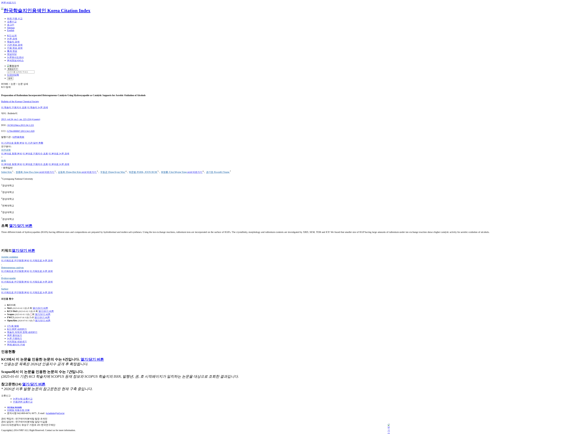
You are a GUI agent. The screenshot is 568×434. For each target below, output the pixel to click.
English (10, 30)
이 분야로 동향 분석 (11, 153)
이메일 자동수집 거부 (18, 410)
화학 (3, 160)
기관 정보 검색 (14, 45)
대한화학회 (18, 137)
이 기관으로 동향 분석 (12, 143)
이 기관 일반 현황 (34, 143)
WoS (9, 308)
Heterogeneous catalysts (12, 267)
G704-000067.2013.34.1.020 (20, 131)
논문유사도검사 (15, 57)
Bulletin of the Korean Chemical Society (20, 101)
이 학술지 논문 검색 (37, 107)
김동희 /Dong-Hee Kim (70, 172)
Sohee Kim (6, 172)
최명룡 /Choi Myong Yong (174, 172)
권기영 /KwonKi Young (218, 172)
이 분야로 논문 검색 (59, 153)
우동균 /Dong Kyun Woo (112, 172)
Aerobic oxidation (9, 257)
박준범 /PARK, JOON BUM (143, 172)
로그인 (10, 25)
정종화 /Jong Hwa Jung (27, 172)
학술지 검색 (13, 42)
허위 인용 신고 (14, 18)
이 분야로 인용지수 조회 (35, 153)
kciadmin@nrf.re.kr (55, 413)
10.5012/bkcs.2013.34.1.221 (20, 125)
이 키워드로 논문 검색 (41, 260)
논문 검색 (12, 38)
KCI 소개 (12, 35)
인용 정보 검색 (14, 48)
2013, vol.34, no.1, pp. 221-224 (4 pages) (20, 119)
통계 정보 (12, 51)
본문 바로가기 (8, 2)
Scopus (10, 314)
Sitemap (11, 27)
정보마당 (12, 54)
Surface (4, 289)
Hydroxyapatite (8, 278)
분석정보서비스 (15, 60)
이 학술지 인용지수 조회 (14, 107)
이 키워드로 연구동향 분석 (15, 260)
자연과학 (6, 150)
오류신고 (12, 21)
